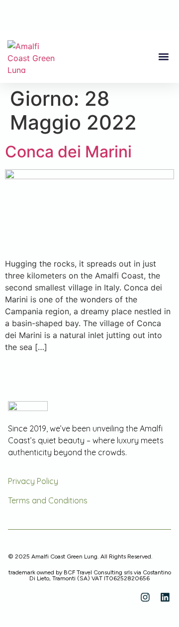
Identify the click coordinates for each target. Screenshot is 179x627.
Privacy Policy (33, 481)
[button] (163, 57)
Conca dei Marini (68, 151)
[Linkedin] (165, 597)
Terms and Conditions (48, 500)
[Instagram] (145, 597)
